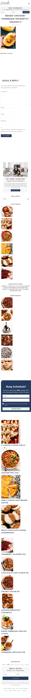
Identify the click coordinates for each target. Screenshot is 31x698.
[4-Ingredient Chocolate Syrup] (15, 328)
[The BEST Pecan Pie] (15, 303)
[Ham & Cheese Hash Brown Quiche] (15, 249)
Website (3, 121)
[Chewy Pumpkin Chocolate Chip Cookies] (15, 315)
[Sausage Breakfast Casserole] (7, 608)
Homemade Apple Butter (13, 652)
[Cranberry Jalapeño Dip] (15, 274)
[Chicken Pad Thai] (15, 236)
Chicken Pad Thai (10, 473)
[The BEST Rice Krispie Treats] (15, 365)
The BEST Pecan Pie (10, 591)
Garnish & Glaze (5, 3)
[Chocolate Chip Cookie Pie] (7, 570)
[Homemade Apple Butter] (7, 650)
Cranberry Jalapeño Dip (13, 554)
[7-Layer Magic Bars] (15, 340)
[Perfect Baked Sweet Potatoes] (15, 211)
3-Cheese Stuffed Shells (13, 445)
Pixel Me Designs (24, 688)
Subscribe (26, 12)
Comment (4, 91)
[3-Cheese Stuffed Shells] (15, 224)
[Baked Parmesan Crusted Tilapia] (7, 629)
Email (2, 114)
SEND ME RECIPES (16, 409)
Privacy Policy (17, 685)
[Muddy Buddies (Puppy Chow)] (15, 353)
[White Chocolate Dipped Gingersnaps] (15, 261)
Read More (15, 190)
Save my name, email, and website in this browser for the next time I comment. (13, 130)
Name (2, 107)
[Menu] (29, 4)
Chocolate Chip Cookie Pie (14, 573)
